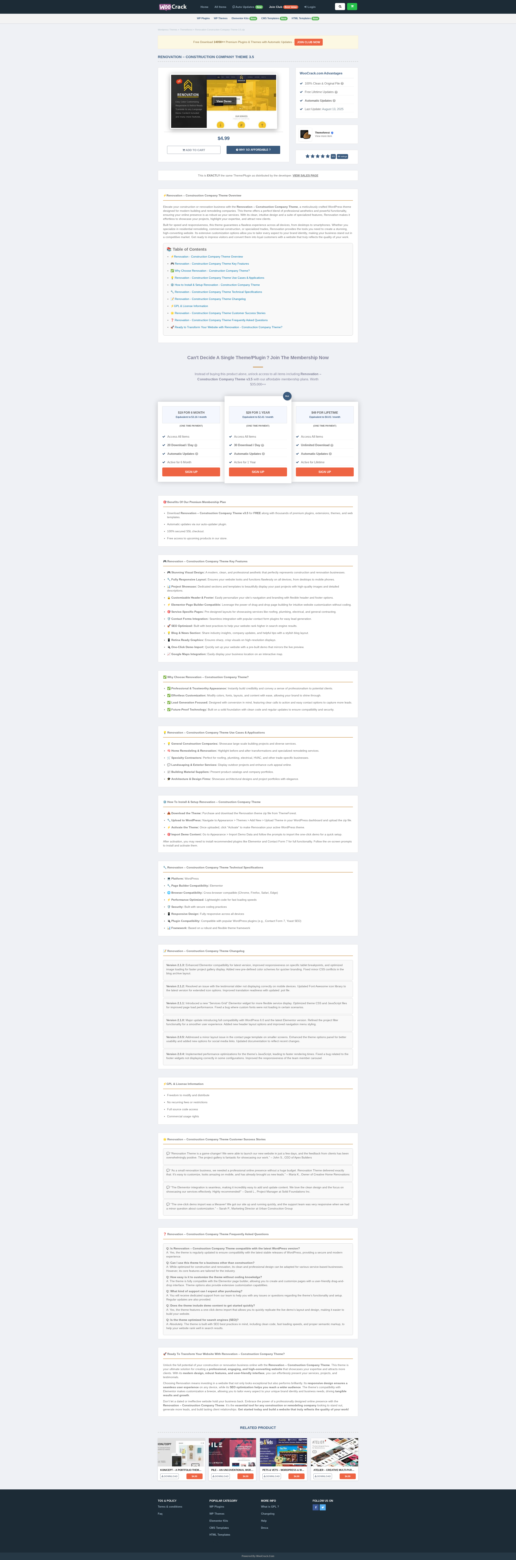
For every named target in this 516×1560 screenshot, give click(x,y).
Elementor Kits (244, 18)
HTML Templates (305, 18)
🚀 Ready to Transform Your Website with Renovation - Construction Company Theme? (226, 327)
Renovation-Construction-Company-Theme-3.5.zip (220, 29)
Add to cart (195, 150)
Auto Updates (248, 6)
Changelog (268, 1513)
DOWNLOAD (170, 1476)
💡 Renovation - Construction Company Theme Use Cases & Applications (217, 277)
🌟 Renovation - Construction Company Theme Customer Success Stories (218, 313)
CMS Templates (273, 18)
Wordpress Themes (167, 29)
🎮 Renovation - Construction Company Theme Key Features (210, 263)
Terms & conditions (170, 1506)
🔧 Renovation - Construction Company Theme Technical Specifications (216, 291)
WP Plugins (203, 18)
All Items (220, 6)
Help (264, 1520)
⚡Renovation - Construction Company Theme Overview (207, 256)
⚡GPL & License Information (189, 306)
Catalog (214, 1541)
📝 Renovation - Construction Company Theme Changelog (208, 299)
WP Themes (221, 18)
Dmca (264, 1527)
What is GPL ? (270, 1506)
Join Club (283, 6)
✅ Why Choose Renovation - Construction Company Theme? (210, 270)
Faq (160, 1513)
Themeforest (186, 29)
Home (204, 6)
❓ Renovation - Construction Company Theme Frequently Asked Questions (219, 320)
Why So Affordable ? (254, 149)
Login (311, 6)
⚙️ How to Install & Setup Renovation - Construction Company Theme (215, 284)
